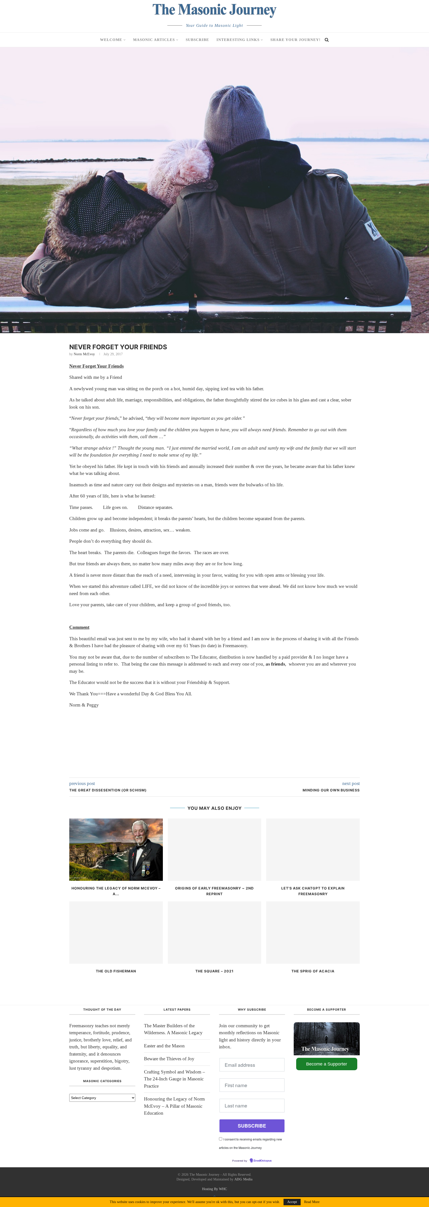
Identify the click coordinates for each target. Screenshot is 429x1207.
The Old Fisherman (116, 971)
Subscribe (197, 40)
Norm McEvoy (84, 354)
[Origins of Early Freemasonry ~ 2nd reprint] (214, 849)
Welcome (111, 40)
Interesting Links (237, 40)
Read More (312, 1202)
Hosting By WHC (214, 1189)
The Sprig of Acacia (312, 971)
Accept (292, 1202)
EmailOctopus (263, 1161)
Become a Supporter (326, 1064)
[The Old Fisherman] (116, 932)
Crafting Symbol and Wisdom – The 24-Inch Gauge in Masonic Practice (174, 1079)
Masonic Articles (154, 40)
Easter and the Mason (164, 1045)
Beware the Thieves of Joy (169, 1058)
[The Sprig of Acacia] (313, 932)
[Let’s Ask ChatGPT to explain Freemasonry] (313, 849)
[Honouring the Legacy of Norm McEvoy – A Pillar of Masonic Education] (116, 849)
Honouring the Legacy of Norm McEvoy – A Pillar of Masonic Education (174, 1106)
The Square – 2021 (214, 971)
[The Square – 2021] (214, 932)
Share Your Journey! (295, 40)
